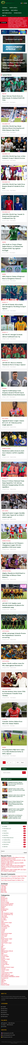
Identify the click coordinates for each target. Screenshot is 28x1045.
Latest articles (4, 940)
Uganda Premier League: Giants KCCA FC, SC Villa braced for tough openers (17, 20)
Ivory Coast (4, 936)
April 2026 (3, 890)
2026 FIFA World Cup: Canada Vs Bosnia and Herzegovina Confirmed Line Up (13, 216)
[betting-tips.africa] (14, 39)
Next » (22, 762)
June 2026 (3, 888)
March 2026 (4, 892)
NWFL (2, 953)
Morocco (3, 948)
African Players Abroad (6, 905)
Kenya (2, 937)
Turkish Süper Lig (5, 974)
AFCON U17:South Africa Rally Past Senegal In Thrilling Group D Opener (14, 306)
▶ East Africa (4, 1012)
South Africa (5, 631)
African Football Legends (7, 903)
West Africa (5, 10)
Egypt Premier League (6, 922)
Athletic (3, 907)
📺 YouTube (3, 1026)
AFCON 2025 (4, 898)
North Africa (13, 7)
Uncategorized (4, 978)
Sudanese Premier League (7, 967)
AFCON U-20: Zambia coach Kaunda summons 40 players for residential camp (13, 605)
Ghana (2, 932)
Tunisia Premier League (7, 972)
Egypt (2, 921)
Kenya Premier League (6, 939)
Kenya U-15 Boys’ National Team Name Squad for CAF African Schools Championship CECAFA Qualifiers (17, 24)
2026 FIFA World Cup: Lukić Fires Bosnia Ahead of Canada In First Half (13, 186)
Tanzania (3, 968)
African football (5, 902)
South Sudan (4, 963)
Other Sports (17, 13)
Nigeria (4, 57)
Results (3, 957)
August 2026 (4, 885)
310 (18, 762)
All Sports (3, 906)
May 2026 (3, 889)
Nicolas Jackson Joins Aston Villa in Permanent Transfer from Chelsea (13, 693)
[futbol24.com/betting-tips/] (14, 48)
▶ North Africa (4, 1008)
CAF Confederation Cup (7, 914)
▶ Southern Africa (5, 1014)
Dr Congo (3, 918)
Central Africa (4, 917)
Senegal (3, 960)
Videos (3, 979)
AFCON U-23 (4, 901)
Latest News (4, 941)
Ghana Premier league (6, 933)
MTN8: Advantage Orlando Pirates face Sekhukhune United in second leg (14, 635)
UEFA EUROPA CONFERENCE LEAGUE (10, 976)
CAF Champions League (7, 913)
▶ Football (3, 1006)
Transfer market (6, 689)
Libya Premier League (6, 943)
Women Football (6, 448)
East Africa (14, 10)
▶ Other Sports (4, 1016)
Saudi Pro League (5, 959)
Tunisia (3, 971)
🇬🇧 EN (25, 3)
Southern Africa (7, 13)
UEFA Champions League (7, 975)
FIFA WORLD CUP (6, 123)
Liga (2, 944)
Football (4, 7)
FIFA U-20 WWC (5, 925)
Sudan (2, 966)
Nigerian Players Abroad (7, 951)
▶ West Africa (4, 1010)
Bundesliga (3, 910)
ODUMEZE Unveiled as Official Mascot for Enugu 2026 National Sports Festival (16, 18)
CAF (2, 911)
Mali (2, 947)
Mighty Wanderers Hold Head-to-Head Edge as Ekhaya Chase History (13, 575)
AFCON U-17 (5, 302)
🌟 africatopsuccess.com (6, 1037)
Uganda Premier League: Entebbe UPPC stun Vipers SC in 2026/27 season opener (17, 26)
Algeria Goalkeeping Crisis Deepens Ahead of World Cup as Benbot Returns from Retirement (13, 393)
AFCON (3, 897)
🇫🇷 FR (22, 3)
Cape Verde (4, 916)
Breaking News (4, 909)
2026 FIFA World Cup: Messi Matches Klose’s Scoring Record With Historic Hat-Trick (13, 128)
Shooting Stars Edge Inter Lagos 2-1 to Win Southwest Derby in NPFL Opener (13, 751)
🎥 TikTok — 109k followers (7, 1024)
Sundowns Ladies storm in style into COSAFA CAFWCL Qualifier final (17, 22)
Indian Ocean (4, 934)
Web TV (4, 15)
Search (3, 851)
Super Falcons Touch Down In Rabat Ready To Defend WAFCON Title (13, 98)
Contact (15, 1042)
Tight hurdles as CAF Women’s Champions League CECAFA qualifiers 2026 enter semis (12, 545)
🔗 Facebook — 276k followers (8, 1023)
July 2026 (3, 886)
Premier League (5, 956)
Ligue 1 (3, 945)
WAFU (2, 982)
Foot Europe (4, 928)
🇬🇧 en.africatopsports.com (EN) (8, 1035)
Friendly (3, 930)
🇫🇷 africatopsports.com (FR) (7, 1033)
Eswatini (3, 924)
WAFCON (4, 93)
